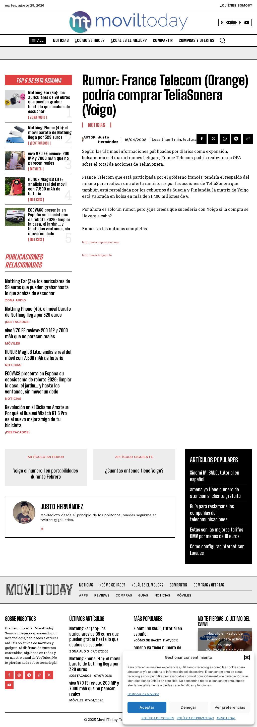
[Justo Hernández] (83, 139)
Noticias (36, 200)
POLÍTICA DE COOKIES (158, 718)
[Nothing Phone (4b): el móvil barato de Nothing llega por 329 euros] (15, 134)
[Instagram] (19, 675)
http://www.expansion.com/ (100, 242)
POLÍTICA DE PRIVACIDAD (195, 718)
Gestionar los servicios (143, 694)
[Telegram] (236, 139)
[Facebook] (202, 139)
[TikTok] (39, 675)
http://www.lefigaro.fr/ (97, 255)
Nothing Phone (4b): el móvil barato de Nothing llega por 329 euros (50, 132)
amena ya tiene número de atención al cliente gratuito (158, 650)
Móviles (36, 169)
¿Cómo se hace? (147, 640)
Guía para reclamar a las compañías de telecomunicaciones (212, 512)
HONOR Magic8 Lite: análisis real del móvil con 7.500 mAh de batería (47, 186)
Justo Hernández (108, 139)
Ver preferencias (230, 707)
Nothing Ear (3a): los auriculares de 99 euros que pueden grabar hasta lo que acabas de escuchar (49, 102)
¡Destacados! (39, 143)
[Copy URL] (248, 139)
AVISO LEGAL (226, 718)
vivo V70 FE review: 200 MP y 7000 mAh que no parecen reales (48, 158)
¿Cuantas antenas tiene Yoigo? (134, 471)
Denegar (188, 707)
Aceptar (147, 707)
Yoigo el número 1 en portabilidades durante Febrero (45, 474)
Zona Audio (37, 117)
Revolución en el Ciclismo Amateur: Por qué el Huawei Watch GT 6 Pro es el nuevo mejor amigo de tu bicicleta (37, 416)
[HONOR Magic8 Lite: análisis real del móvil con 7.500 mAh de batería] (15, 186)
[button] (246, 657)
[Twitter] (213, 139)
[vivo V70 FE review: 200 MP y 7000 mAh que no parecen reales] (15, 160)
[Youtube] (9, 685)
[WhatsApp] (225, 139)
